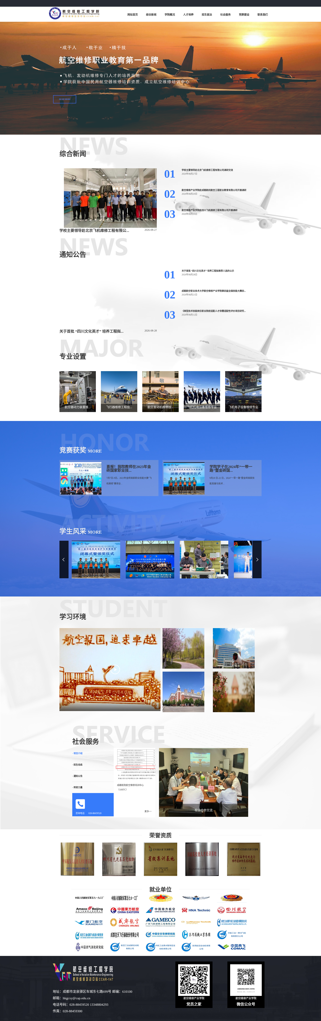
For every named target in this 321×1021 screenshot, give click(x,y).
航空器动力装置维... (78, 407)
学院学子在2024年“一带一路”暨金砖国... (231, 468)
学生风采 (72, 531)
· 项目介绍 (77, 753)
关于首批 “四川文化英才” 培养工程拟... (91, 331)
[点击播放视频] (115, 669)
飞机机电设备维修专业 (202, 407)
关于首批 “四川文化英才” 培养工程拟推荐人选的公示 (208, 271)
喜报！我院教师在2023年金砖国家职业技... (128, 468)
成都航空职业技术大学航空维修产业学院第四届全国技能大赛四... (214, 291)
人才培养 (188, 14)
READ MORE (65, 99)
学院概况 (170, 14)
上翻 (64, 559)
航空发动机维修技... (160, 407)
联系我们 (262, 14)
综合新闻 (151, 14)
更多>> (148, 811)
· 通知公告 (77, 776)
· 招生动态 (77, 764)
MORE (95, 451)
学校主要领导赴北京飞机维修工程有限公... (94, 231)
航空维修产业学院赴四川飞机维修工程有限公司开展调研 (209, 210)
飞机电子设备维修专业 (243, 407)
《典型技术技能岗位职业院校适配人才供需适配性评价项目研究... (214, 311)
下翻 (257, 559)
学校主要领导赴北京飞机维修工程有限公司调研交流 (207, 170)
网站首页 (132, 14)
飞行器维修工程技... (119, 407)
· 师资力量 (77, 787)
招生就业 (207, 14)
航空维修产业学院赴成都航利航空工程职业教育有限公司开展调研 (214, 190)
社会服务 (225, 14)
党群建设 (244, 14)
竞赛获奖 (72, 450)
